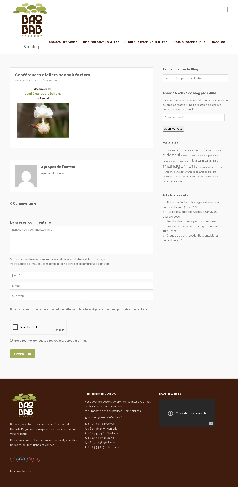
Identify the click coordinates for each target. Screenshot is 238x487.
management (180, 166)
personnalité (169, 177)
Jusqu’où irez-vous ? (63, 42)
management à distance (210, 167)
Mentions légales (21, 471)
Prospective (202, 177)
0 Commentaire (48, 80)
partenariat (198, 172)
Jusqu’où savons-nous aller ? (145, 42)
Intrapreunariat (203, 160)
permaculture (212, 172)
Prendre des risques (179, 221)
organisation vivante (182, 172)
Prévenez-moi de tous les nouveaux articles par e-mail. (50, 340)
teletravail (178, 181)
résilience (213, 177)
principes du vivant (185, 177)
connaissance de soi (211, 150)
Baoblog (218, 42)
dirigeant (172, 154)
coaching (185, 150)
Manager (167, 172)
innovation (183, 161)
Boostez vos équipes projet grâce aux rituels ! (195, 226)
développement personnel (204, 156)
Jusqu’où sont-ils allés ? (101, 42)
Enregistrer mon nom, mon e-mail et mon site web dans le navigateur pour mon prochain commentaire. (79, 309)
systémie (167, 181)
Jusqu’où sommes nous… (189, 42)
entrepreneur (170, 161)
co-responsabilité (171, 150)
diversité (185, 156)
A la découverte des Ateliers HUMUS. (190, 211)
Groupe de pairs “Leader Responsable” (191, 235)
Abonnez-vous (173, 128)
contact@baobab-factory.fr (105, 417)
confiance (195, 150)
